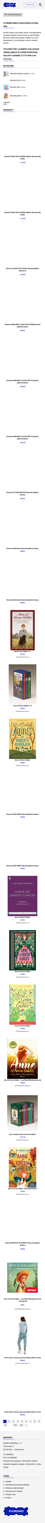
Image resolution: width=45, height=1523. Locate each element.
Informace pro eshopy (13, 1491)
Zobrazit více (6, 103)
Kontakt (8, 1482)
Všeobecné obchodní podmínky (17, 1485)
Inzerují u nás (10, 1494)
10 (5, 1425)
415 (15, 1425)
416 (21, 1425)
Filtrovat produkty (14, 14)
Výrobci (8, 1498)
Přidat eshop (30, 4)
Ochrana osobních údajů (14, 1488)
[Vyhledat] (40, 5)
